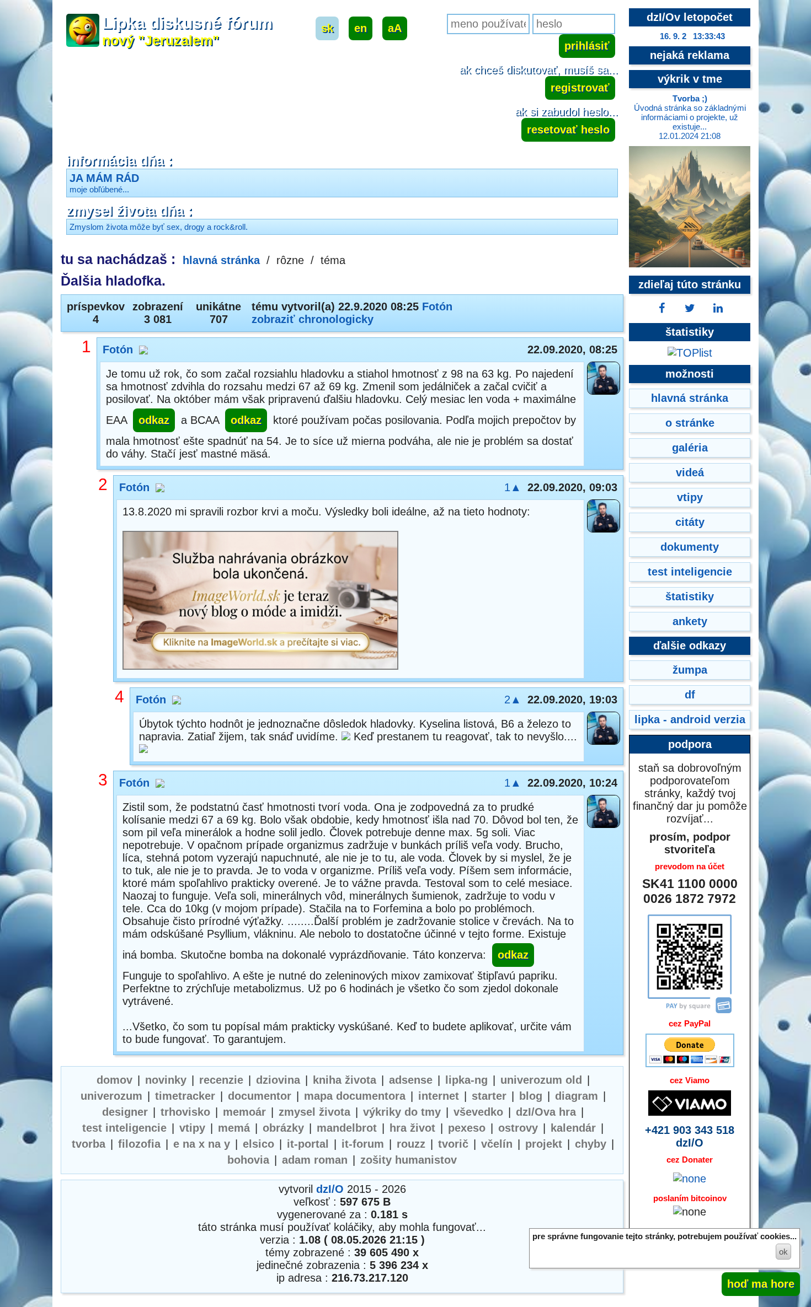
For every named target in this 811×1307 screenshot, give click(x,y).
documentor (259, 1096)
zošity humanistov (408, 1160)
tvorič (453, 1144)
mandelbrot (347, 1128)
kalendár (573, 1128)
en (360, 28)
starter (489, 1096)
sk (327, 28)
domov (114, 1080)
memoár (244, 1112)
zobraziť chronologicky (313, 319)
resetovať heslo (568, 129)
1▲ (512, 487)
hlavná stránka (221, 260)
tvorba (88, 1144)
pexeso (466, 1128)
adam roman (315, 1160)
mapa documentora (355, 1096)
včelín (497, 1144)
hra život (412, 1128)
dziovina (278, 1080)
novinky (165, 1080)
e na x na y (201, 1144)
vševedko (478, 1112)
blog (530, 1096)
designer (125, 1112)
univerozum (111, 1096)
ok (783, 1251)
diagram (576, 1096)
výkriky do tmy (402, 1112)
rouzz (411, 1144)
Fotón (437, 306)
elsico (258, 1144)
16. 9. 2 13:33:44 (692, 36)
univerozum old (541, 1080)
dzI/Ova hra (546, 1112)
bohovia (248, 1160)
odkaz (153, 420)
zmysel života (314, 1112)
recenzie (221, 1080)
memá (234, 1128)
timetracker (185, 1096)
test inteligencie (124, 1128)
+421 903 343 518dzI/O (689, 1136)
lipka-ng (466, 1080)
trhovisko (185, 1112)
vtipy (192, 1128)
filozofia (139, 1144)
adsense (411, 1080)
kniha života (344, 1080)
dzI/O (330, 1189)
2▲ (512, 699)
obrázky (283, 1128)
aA (395, 28)
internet (438, 1096)
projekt (543, 1144)
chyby (590, 1144)
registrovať (580, 88)
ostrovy (518, 1128)
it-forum (363, 1144)
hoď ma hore (760, 1284)
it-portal (308, 1144)
